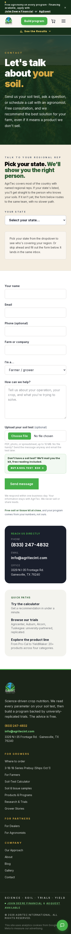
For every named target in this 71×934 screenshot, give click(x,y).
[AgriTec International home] (8, 21)
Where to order (15, 761)
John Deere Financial (19, 11)
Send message (21, 484)
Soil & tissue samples (18, 788)
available (12, 907)
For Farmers (12, 774)
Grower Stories (14, 808)
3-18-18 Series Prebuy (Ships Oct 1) (28, 768)
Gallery (9, 870)
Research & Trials (16, 801)
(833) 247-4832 (30, 545)
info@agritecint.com (29, 558)
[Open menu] (63, 21)
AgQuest (45, 11)
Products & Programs (18, 795)
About (8, 857)
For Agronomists (15, 832)
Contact (10, 877)
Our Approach (14, 850)
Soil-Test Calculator (17, 781)
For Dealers (12, 826)
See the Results (35, 31)
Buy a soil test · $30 (27, 468)
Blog (8, 863)
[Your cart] (53, 21)
